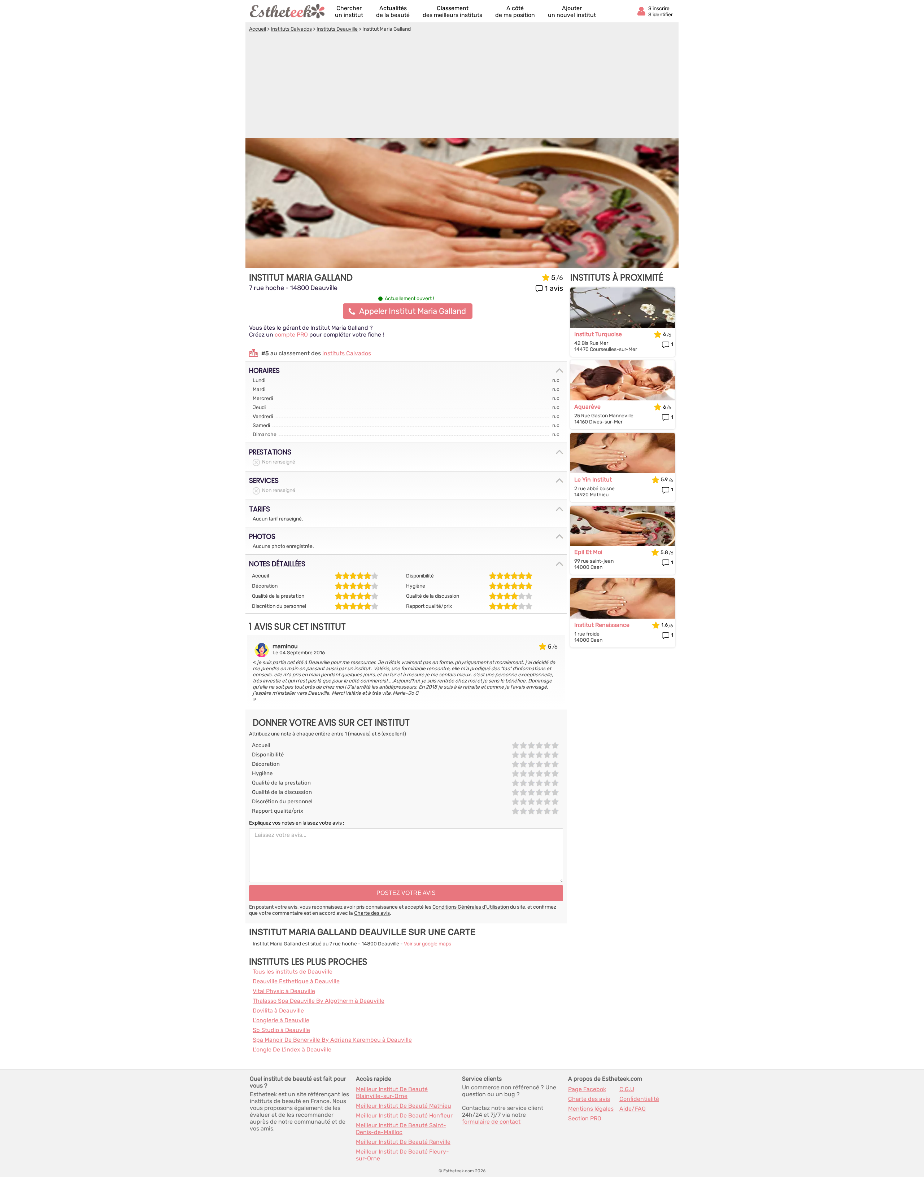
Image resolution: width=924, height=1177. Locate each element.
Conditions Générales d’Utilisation (470, 907)
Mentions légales (591, 1108)
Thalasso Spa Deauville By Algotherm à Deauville (318, 1000)
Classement (452, 11)
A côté (515, 11)
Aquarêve (587, 406)
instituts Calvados (346, 353)
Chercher (349, 11)
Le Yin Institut (593, 479)
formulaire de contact (491, 1121)
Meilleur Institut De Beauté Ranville (403, 1141)
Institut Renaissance (601, 625)
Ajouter (572, 11)
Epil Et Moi (588, 552)
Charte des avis (372, 913)
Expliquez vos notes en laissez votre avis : (296, 823)
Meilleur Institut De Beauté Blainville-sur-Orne (392, 1092)
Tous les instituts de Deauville (292, 971)
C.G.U (626, 1089)
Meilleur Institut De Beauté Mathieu (403, 1105)
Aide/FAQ (632, 1108)
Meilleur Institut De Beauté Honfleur (404, 1115)
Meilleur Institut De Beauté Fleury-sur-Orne (402, 1155)
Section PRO (584, 1118)
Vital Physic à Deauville (284, 991)
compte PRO (291, 334)
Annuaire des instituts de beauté (288, 11)
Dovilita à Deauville (278, 1010)
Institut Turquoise (598, 334)
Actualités (393, 11)
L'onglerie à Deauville (281, 1020)
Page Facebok (587, 1089)
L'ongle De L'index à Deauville (292, 1049)
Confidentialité (639, 1098)
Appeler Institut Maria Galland (412, 311)
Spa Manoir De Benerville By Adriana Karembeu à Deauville (332, 1039)
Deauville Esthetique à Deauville (296, 981)
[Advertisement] (462, 86)
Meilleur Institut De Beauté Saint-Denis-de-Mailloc (401, 1129)
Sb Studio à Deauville (281, 1030)
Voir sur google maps (427, 944)
